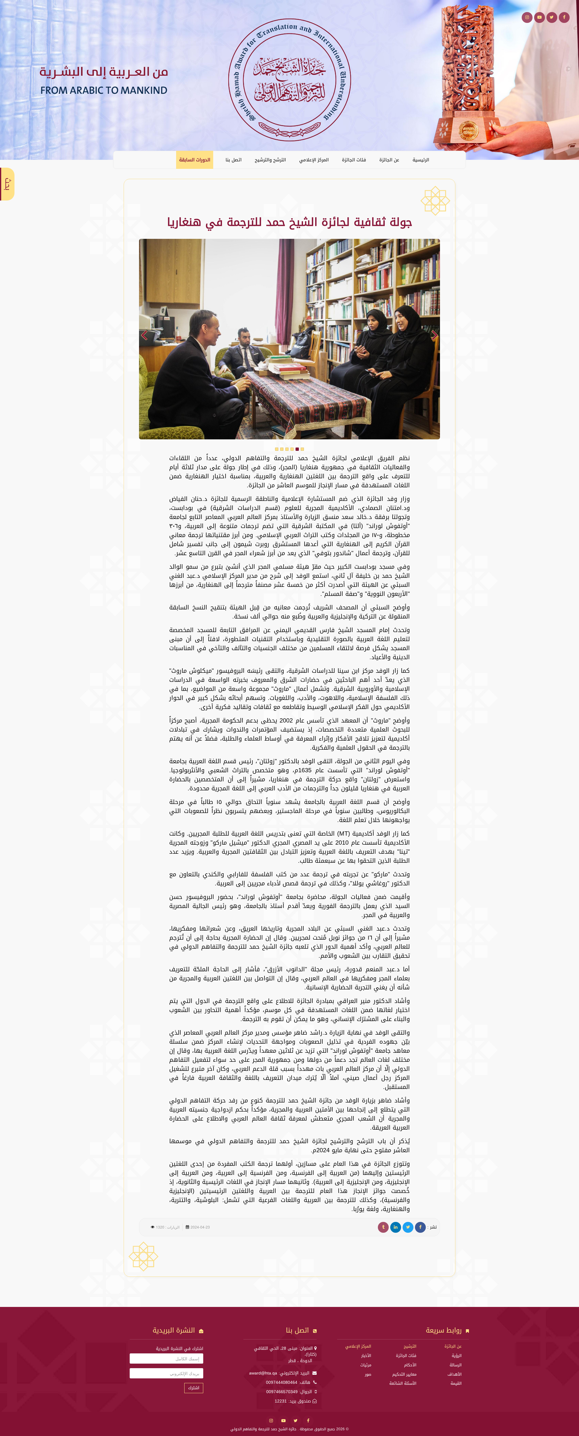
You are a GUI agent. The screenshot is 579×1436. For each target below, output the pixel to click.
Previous (145, 334)
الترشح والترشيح (270, 160)
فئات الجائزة (354, 160)
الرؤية (457, 1355)
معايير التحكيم (404, 1374)
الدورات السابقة (194, 160)
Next (433, 334)
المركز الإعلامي (314, 160)
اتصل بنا (234, 160)
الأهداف (455, 1374)
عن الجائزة (389, 160)
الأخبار (366, 1355)
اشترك (193, 1388)
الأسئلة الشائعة (402, 1383)
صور (368, 1374)
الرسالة (456, 1365)
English (122, 159)
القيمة (456, 1383)
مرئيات (365, 1365)
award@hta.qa (263, 1373)
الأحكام (410, 1365)
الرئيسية (421, 160)
